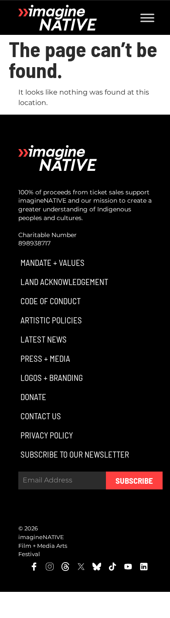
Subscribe (134, 480)
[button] (51, 262)
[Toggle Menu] (147, 18)
